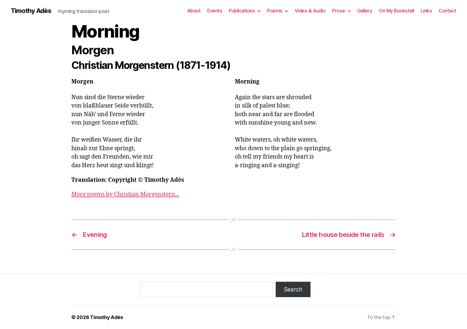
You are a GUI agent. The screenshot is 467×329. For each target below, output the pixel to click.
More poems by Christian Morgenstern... (125, 194)
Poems (274, 11)
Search (293, 289)
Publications (242, 11)
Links (426, 11)
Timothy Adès (31, 11)
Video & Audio (310, 11)
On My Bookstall (396, 11)
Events (214, 11)
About (194, 11)
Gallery (364, 11)
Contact (447, 11)
